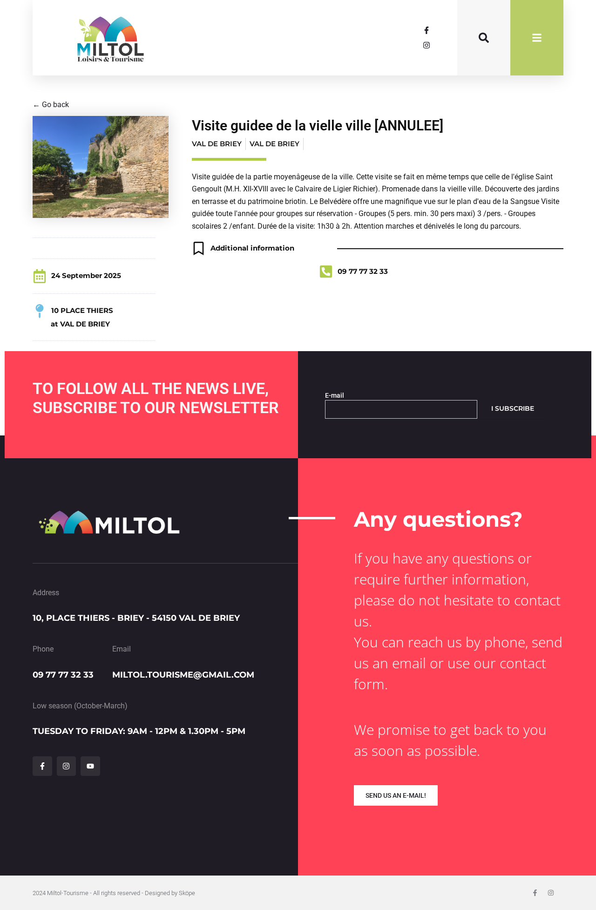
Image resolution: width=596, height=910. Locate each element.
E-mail (334, 395)
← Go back (51, 104)
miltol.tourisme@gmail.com (183, 675)
